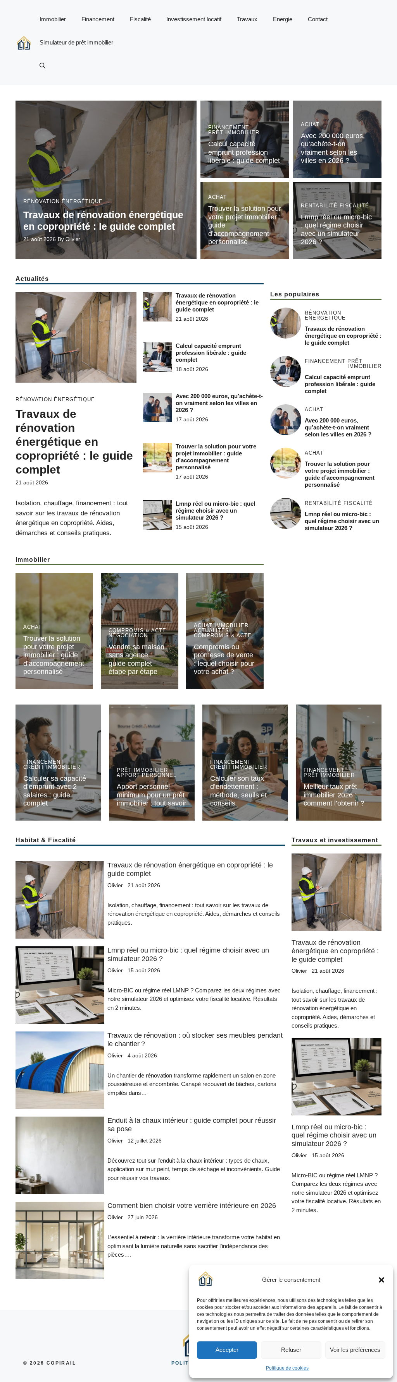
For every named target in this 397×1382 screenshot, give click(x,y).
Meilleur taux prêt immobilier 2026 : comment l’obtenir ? (334, 795)
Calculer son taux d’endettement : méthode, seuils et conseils (238, 791)
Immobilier (53, 19)
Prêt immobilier (233, 132)
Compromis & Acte (137, 630)
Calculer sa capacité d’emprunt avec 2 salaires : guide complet (54, 791)
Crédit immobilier (51, 767)
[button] (381, 1280)
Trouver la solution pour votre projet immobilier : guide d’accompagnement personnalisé (216, 456)
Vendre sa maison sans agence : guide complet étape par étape (136, 659)
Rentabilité (319, 205)
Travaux (247, 19)
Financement (97, 19)
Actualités (211, 630)
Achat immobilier (221, 625)
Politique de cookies (287, 1368)
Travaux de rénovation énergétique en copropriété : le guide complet (74, 441)
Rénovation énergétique (63, 201)
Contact (318, 19)
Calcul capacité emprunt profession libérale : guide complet (244, 152)
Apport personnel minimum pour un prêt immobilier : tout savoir (151, 795)
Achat (310, 124)
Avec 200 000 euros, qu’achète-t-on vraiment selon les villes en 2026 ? (333, 148)
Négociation (128, 635)
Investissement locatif (193, 19)
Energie (282, 19)
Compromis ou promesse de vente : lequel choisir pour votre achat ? (224, 659)
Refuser (291, 1349)
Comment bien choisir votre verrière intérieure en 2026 (191, 1205)
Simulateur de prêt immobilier (76, 42)
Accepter (227, 1349)
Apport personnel (146, 775)
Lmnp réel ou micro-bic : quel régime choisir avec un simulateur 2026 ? (336, 229)
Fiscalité (140, 19)
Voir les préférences (355, 1349)
